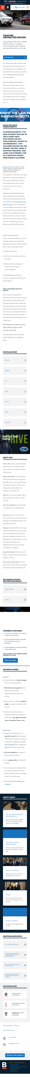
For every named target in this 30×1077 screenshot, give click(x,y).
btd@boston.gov (14, 1043)
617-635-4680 (12, 1037)
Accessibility (14, 1069)
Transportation (8, 1030)
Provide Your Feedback (15, 1055)
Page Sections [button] (8, 57)
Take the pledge (10, 660)
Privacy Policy (14, 1064)
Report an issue (17, 1062)
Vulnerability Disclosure (18, 1066)
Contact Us (13, 1071)
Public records (15, 1068)
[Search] (27, 7)
